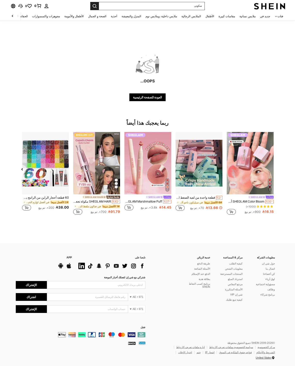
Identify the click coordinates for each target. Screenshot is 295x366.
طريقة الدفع (203, 263)
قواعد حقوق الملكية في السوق (235, 352)
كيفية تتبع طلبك (234, 299)
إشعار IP (209, 352)
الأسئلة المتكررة (234, 289)
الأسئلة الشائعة (202, 268)
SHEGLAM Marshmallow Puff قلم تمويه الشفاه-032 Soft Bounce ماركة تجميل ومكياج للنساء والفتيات (147, 201)
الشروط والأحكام (265, 352)
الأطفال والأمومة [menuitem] (74, 16)
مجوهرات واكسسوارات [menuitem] (46, 16)
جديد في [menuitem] (265, 16)
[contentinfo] (80, 334)
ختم (199, 352)
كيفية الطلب (236, 263)
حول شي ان (268, 263)
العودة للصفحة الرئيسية (147, 97)
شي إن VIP (236, 294)
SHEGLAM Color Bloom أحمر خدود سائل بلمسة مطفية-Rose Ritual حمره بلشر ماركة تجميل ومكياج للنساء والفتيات (250, 201)
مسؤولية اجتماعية (265, 284)
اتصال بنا (270, 268)
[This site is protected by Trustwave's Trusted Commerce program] (142, 343)
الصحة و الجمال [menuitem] (97, 16)
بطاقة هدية (204, 279)
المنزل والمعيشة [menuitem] (131, 16)
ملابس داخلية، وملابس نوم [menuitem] (161, 16)
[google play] (61, 267)
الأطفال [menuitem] (209, 16)
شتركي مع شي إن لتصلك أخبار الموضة (124, 277)
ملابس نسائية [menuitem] (247, 16)
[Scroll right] (12, 16)
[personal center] (46, 6)
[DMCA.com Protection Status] (132, 343)
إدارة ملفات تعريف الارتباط (190, 347)
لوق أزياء (270, 279)
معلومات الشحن (234, 268)
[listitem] (250, 174)
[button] (20, 6)
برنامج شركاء (267, 294)
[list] (110, 266)
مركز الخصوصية (266, 347)
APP (69, 257)
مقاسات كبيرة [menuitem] (227, 16)
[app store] (69, 267)
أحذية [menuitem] (114, 16)
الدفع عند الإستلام (201, 273)
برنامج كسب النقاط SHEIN (199, 285)
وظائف (271, 289)
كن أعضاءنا (269, 273)
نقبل (143, 327)
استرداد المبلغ (235, 279)
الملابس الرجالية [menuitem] (191, 16)
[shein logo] (269, 6)
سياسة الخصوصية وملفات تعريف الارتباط (231, 347)
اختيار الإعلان (185, 352)
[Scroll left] (17, 16)
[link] (38, 5)
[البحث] (94, 6)
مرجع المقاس (235, 284)
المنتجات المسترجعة (231, 273)
